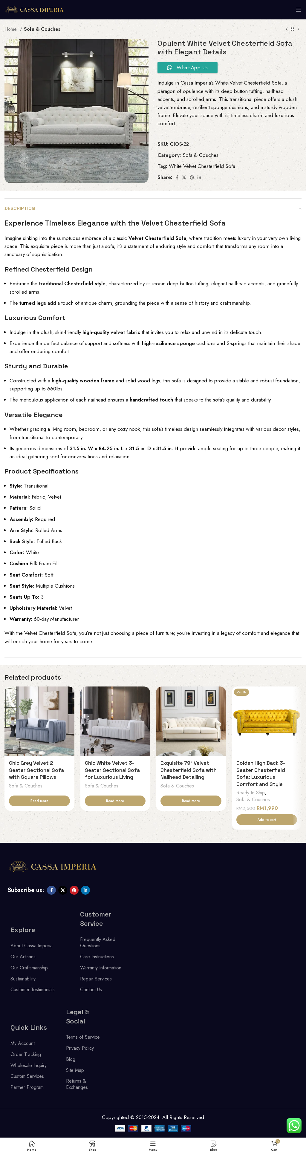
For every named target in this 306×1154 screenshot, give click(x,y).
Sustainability (23, 978)
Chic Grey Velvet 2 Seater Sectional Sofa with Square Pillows (36, 770)
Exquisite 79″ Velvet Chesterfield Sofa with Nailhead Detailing (188, 770)
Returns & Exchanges (77, 1084)
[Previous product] (287, 29)
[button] (266, 819)
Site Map (75, 1070)
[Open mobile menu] (299, 10)
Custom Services (27, 1076)
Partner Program (27, 1087)
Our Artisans (23, 956)
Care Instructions (97, 956)
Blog (70, 1059)
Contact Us (91, 989)
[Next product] (299, 29)
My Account (22, 1043)
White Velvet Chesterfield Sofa (202, 166)
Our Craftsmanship (29, 967)
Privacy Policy (80, 1048)
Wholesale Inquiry (28, 1065)
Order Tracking (25, 1054)
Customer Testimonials (32, 989)
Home (11, 29)
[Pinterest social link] (192, 177)
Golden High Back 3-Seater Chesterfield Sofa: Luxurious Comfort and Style (260, 773)
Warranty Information (100, 967)
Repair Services (96, 978)
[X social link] (184, 177)
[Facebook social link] (177, 177)
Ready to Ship (250, 793)
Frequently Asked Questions (97, 942)
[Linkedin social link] (199, 177)
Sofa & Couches (42, 29)
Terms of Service (83, 1037)
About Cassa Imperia (31, 945)
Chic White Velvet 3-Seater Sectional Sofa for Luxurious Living (112, 770)
